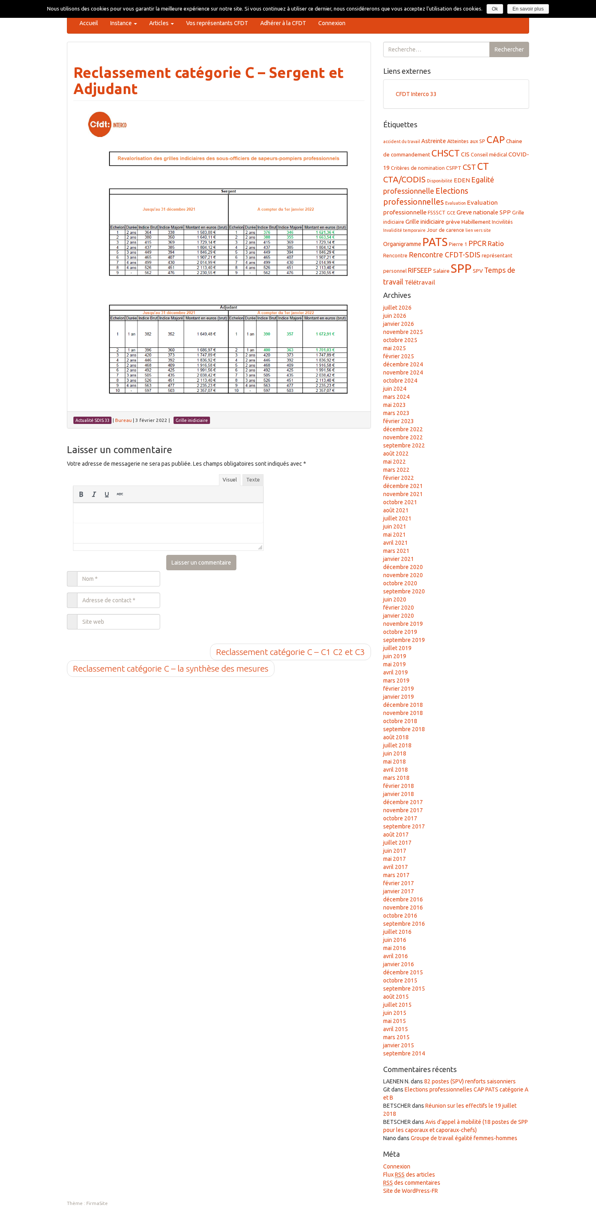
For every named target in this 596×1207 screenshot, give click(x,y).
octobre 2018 (400, 721)
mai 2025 (394, 348)
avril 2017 (395, 867)
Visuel (230, 479)
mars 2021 (396, 551)
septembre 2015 (404, 988)
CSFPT (453, 168)
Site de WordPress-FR (410, 1191)
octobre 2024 (400, 380)
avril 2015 (395, 1029)
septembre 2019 (404, 640)
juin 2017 (394, 850)
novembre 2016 (403, 907)
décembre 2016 (403, 899)
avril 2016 (395, 956)
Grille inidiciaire (424, 221)
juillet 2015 (397, 1005)
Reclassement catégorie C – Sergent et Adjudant (208, 80)
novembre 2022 (403, 437)
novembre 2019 (403, 624)
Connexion (331, 23)
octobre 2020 (400, 583)
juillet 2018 (397, 745)
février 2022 (398, 478)
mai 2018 (394, 761)
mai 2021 (394, 534)
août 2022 (396, 453)
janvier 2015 (398, 1045)
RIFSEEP (420, 270)
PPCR (477, 243)
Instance (121, 23)
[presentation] (81, 494)
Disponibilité (439, 180)
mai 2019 (394, 664)
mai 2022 (394, 461)
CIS (465, 154)
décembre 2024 (403, 364)
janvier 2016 (398, 964)
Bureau (123, 420)
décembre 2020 (403, 567)
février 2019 (398, 688)
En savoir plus (528, 9)
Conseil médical (489, 154)
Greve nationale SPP (484, 212)
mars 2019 (396, 680)
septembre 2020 (404, 591)
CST (469, 167)
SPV (478, 271)
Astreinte (433, 140)
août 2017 (396, 834)
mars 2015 (396, 1037)
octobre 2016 (400, 915)
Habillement (476, 221)
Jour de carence (445, 230)
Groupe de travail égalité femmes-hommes (464, 1138)
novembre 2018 (403, 713)
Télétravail (420, 282)
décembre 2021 (403, 486)
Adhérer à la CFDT (283, 23)
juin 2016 (394, 940)
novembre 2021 (403, 494)
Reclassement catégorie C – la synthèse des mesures (170, 668)
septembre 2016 (404, 923)
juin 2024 (394, 388)
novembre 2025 (403, 332)
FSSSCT (437, 212)
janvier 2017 (398, 891)
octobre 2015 (400, 980)
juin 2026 (394, 315)
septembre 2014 (404, 1053)
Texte (253, 479)
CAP (496, 139)
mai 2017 (394, 859)
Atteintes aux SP (466, 141)
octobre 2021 (400, 502)
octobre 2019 (400, 632)
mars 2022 (396, 470)
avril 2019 (395, 672)
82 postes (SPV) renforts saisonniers (470, 1081)
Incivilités (502, 222)
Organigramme (402, 243)
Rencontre (395, 255)
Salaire (441, 271)
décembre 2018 (403, 705)
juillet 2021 (397, 518)
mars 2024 (396, 397)
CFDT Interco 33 (416, 94)
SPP (461, 268)
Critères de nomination (418, 168)
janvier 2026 (398, 324)
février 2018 (398, 786)
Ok (495, 9)
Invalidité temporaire (404, 230)
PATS (435, 241)
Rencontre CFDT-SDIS (444, 254)
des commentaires (411, 1182)
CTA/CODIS (404, 179)
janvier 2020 (398, 615)
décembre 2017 (403, 802)
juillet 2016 (397, 932)
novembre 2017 (403, 810)
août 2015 (396, 996)
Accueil (88, 23)
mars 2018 (396, 778)
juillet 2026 (397, 307)
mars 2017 (396, 875)
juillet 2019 (397, 648)
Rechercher (509, 49)
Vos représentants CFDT (217, 23)
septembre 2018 (404, 729)
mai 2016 (394, 948)
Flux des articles (409, 1174)
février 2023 (398, 421)
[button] (81, 494)
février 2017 (398, 883)
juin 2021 (394, 526)
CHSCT (445, 153)
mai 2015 (394, 1021)
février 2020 (398, 607)
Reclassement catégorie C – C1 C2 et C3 (290, 652)
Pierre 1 (458, 244)
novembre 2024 (403, 372)
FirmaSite (97, 1203)
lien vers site (478, 230)
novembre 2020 (403, 575)
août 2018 (396, 737)
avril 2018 (395, 769)
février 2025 (398, 356)
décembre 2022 (403, 429)
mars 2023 (396, 413)
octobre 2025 (400, 340)
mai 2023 (394, 405)
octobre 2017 (400, 818)
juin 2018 (394, 753)
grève (453, 221)
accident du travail (401, 141)
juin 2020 (394, 599)
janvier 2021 (398, 559)
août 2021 (396, 510)
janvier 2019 (398, 696)
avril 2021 (395, 542)
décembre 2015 (403, 972)
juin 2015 (394, 1013)
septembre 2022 (404, 445)
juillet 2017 (397, 842)
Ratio (496, 243)
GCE (451, 212)
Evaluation (455, 203)
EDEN (462, 180)
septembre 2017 (404, 826)
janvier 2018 (398, 794)
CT (483, 166)
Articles (159, 23)
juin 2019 (394, 656)
